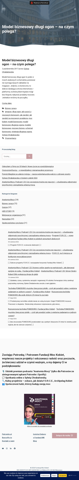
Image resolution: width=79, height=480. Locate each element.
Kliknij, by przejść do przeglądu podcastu (39, 426)
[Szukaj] (29, 156)
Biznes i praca (10, 108)
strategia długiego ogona (22, 132)
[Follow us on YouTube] (11, 448)
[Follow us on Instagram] (7, 448)
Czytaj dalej (7, 103)
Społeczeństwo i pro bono (12, 223)
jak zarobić (24, 115)
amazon (8, 112)
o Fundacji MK (39, 438)
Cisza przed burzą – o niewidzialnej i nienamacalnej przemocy (27, 170)
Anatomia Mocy (8, 200)
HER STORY (7, 211)
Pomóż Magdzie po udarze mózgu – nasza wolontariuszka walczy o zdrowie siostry (36, 174)
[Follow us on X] (3, 448)
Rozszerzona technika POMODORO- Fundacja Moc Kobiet (31, 309)
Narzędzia (6, 219)
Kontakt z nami (8, 441)
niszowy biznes (18, 128)
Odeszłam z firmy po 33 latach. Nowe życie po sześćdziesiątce (28, 166)
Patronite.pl (7, 434)
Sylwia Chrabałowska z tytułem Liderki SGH (19, 178)
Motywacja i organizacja (12, 215)
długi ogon (16, 112)
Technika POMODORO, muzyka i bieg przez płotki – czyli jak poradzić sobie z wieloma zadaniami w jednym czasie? (42, 312)
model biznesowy (15, 122)
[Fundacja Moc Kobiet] (4, 9)
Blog (35, 441)
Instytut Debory (39, 434)
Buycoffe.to (7, 438)
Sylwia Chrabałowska (10, 135)
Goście (5, 207)
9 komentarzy (10, 138)
